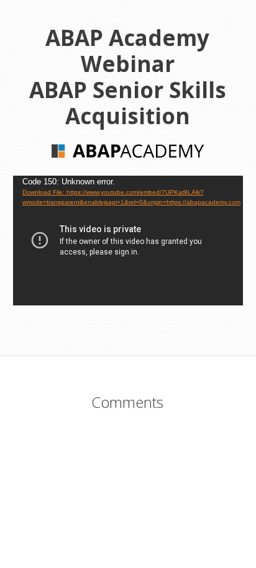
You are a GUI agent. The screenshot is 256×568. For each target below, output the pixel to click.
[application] (128, 240)
